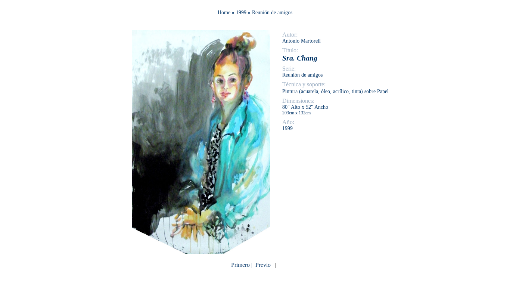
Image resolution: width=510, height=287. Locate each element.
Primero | (242, 265)
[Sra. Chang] (201, 252)
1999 (241, 12)
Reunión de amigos (272, 12)
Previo (263, 265)
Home (224, 12)
